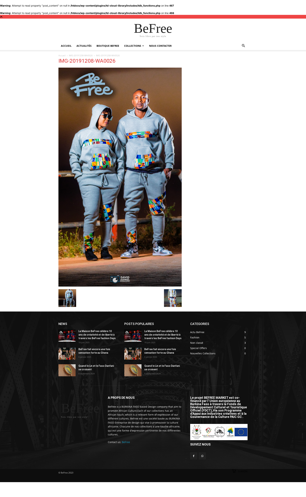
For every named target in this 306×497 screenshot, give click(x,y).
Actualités (84, 45)
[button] (243, 46)
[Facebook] (193, 455)
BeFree (126, 442)
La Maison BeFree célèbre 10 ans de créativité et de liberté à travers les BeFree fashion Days (97, 334)
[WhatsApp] (202, 455)
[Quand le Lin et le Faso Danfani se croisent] (67, 370)
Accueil (66, 45)
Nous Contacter (160, 45)
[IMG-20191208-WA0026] (120, 285)
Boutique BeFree (108, 45)
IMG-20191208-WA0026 (81, 55)
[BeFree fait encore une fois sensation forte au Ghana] (67, 354)
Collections (132, 45)
